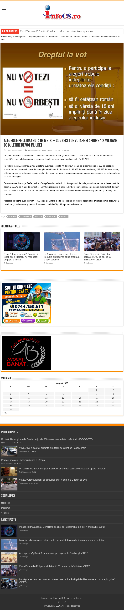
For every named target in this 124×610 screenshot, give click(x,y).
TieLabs (79, 598)
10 (11, 398)
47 (35, 451)
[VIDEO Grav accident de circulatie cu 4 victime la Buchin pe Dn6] (9, 484)
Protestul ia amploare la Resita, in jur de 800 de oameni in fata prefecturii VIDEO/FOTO (47, 439)
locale (38, 217)
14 (80, 398)
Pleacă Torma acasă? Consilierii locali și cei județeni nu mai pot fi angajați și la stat (56, 31)
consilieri (26, 217)
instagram (5, 508)
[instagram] (65, 602)
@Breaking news (18, 36)
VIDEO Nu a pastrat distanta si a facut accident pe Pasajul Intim (52, 447)
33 (20, 463)
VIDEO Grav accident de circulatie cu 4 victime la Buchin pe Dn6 (53, 479)
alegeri (12, 217)
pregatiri (51, 217)
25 (28, 405)
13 (63, 398)
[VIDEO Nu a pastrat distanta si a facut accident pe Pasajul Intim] (9, 451)
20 (63, 402)
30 (37, 483)
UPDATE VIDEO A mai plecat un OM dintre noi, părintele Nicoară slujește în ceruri (62, 468)
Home (6, 36)
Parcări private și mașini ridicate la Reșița (23, 460)
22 (96, 402)
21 (80, 402)
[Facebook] (62, 602)
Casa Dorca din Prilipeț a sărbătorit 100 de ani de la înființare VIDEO (97, 257)
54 (20, 443)
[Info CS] (62, 12)
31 (35, 472)
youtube (5, 513)
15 (96, 398)
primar (64, 217)
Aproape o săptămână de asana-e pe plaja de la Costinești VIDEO (53, 553)
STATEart (57, 598)
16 (113, 398)
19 (46, 402)
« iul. (4, 413)
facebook (5, 503)
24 (11, 405)
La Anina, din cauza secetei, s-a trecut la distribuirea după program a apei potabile (62, 257)
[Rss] (59, 602)
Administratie (47, 150)
